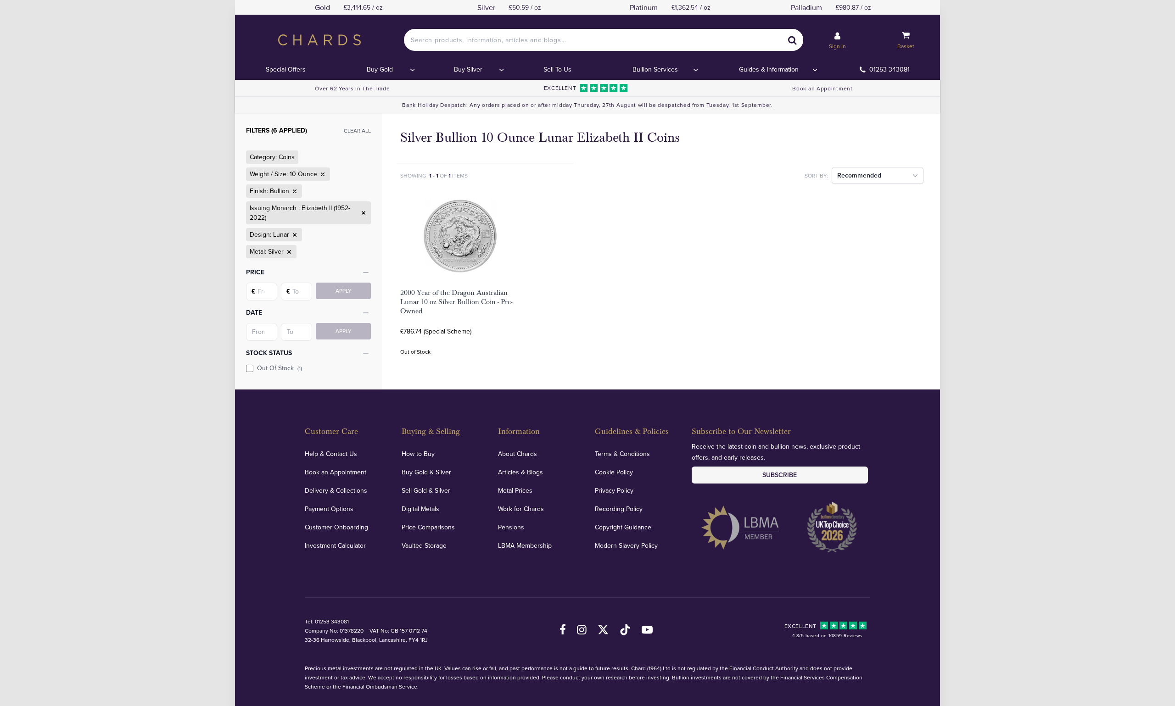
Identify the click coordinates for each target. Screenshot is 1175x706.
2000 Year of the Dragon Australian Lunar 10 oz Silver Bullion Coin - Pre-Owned (456, 302)
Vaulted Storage (424, 545)
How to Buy (418, 453)
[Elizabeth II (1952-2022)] (362, 213)
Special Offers (286, 69)
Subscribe (779, 474)
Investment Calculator (335, 545)
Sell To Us (557, 69)
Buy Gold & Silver (426, 472)
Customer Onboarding (336, 527)
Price (255, 272)
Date (254, 312)
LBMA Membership (525, 545)
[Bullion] (293, 191)
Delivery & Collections (336, 490)
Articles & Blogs (520, 472)
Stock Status (269, 352)
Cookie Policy (614, 472)
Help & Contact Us (331, 453)
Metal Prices (515, 490)
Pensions (511, 527)
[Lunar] (293, 235)
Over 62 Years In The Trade (352, 88)
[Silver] (288, 252)
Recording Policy (619, 508)
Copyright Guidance (623, 527)
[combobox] (603, 40)
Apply (344, 291)
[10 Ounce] (321, 174)
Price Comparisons (428, 527)
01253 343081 (889, 69)
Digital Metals (420, 508)
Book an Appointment (822, 88)
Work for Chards (521, 508)
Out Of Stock (279, 367)
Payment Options (329, 508)
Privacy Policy (614, 490)
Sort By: (816, 175)
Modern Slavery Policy (626, 545)
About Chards (517, 453)
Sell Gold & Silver (426, 490)
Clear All (357, 130)
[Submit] (792, 40)
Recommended (859, 175)
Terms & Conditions (622, 453)
